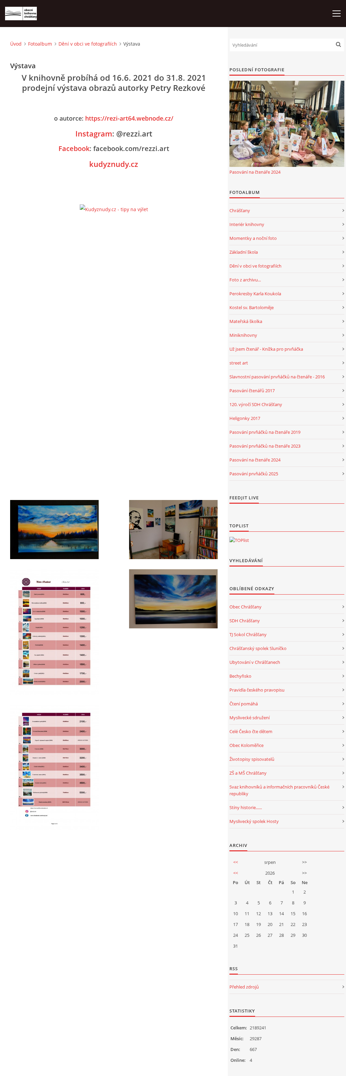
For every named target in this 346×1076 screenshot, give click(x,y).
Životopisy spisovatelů (251, 759)
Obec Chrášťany (245, 607)
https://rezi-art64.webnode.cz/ (129, 118)
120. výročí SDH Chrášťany (255, 404)
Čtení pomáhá (243, 704)
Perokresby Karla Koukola (255, 294)
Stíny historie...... (245, 807)
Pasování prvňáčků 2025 (253, 474)
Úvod (16, 44)
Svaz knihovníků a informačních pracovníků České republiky (279, 790)
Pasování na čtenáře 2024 (254, 172)
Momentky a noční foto (253, 238)
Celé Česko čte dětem (250, 731)
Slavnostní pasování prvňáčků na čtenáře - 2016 (277, 377)
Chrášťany (239, 210)
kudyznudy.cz (113, 164)
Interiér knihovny (246, 224)
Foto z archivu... (245, 280)
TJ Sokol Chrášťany (248, 634)
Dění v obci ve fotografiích (87, 44)
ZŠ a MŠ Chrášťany (248, 773)
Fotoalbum (40, 44)
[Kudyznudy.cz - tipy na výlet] (114, 209)
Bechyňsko (240, 676)
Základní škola (243, 252)
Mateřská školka (245, 321)
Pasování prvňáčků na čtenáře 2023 (264, 446)
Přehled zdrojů (244, 987)
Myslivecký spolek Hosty (254, 821)
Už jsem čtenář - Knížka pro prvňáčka (266, 349)
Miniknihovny (243, 335)
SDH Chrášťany (244, 621)
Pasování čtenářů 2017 (252, 390)
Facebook (74, 148)
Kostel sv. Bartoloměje (251, 307)
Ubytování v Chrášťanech (254, 662)
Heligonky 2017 (244, 418)
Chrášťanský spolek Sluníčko (258, 648)
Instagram (93, 133)
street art (238, 363)
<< (235, 862)
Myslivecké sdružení (249, 718)
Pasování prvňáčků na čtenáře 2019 (264, 432)
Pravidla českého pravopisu (257, 690)
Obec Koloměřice (246, 745)
